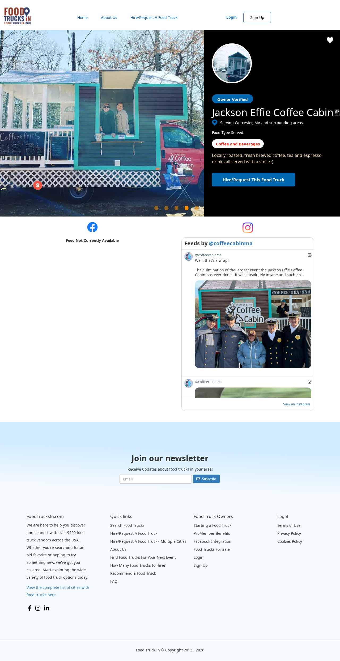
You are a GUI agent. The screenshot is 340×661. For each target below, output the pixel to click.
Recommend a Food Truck (133, 573)
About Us (109, 17)
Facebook (30, 608)
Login (231, 17)
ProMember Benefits (212, 533)
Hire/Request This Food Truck (253, 180)
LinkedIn (46, 608)
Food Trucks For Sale (212, 549)
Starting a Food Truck (212, 525)
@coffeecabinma (231, 243)
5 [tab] (203, 214)
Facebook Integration (212, 541)
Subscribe (209, 479)
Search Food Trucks (127, 525)
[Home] (19, 15)
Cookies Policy (289, 541)
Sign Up (257, 17)
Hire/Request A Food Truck (153, 17)
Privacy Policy (289, 533)
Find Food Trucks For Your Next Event (143, 557)
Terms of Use (288, 525)
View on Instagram (296, 404)
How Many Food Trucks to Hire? (137, 565)
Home (82, 17)
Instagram (37, 608)
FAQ (113, 581)
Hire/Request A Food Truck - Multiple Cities (148, 541)
